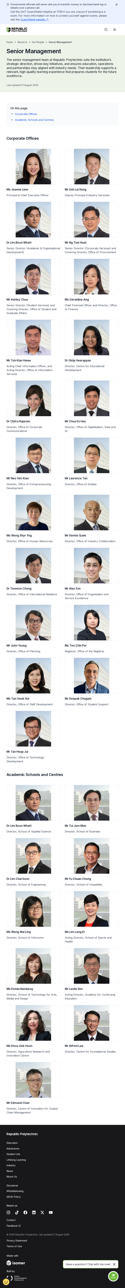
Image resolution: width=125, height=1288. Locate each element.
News (10, 1171)
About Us (22, 42)
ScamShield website (33, 19)
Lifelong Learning (16, 1159)
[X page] (42, 1212)
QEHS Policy (14, 1196)
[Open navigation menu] (114, 30)
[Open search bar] (106, 30)
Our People (38, 42)
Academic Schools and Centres (34, 119)
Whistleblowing (15, 1191)
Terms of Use (14, 1246)
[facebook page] (25, 1212)
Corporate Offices (26, 114)
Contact (11, 1220)
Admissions (13, 1148)
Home (10, 42)
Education (12, 1142)
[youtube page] (51, 1212)
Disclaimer (12, 1185)
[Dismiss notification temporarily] (116, 4)
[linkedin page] (34, 1212)
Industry (11, 1165)
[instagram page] (8, 1212)
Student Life (13, 1154)
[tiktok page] (17, 1212)
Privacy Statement (17, 1240)
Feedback (12, 1225)
